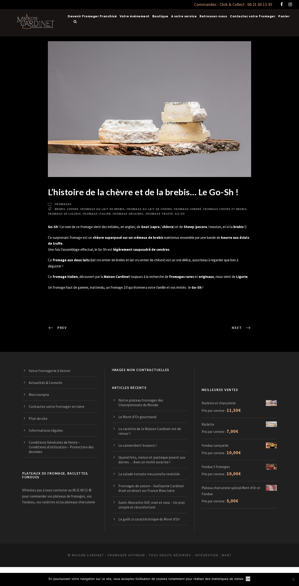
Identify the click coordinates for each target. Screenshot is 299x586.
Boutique (160, 16)
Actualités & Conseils (45, 382)
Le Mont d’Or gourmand (137, 416)
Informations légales (46, 430)
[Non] (293, 579)
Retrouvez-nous (213, 16)
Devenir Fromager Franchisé (92, 16)
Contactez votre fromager (252, 16)
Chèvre (72, 209)
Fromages (63, 204)
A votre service (184, 16)
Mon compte (39, 394)
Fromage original (128, 213)
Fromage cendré (187, 209)
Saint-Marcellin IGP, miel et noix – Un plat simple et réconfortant (151, 504)
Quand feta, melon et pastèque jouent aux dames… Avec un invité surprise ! (151, 459)
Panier (284, 16)
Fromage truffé (159, 213)
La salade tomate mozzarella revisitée (149, 474)
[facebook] (281, 4)
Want (226, 555)
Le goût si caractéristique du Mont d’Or (149, 519)
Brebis (60, 209)
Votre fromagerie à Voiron (49, 370)
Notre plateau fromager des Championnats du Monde (140, 402)
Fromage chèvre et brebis (225, 209)
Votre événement (135, 16)
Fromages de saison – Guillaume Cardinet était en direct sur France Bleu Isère (151, 488)
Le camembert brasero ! (137, 445)
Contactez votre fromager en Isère (56, 406)
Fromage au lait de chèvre (149, 209)
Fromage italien (97, 213)
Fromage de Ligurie (64, 213)
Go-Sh (180, 213)
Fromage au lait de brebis (102, 209)
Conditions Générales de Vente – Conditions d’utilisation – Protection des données (61, 447)
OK (248, 579)
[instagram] (290, 4)
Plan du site (38, 418)
